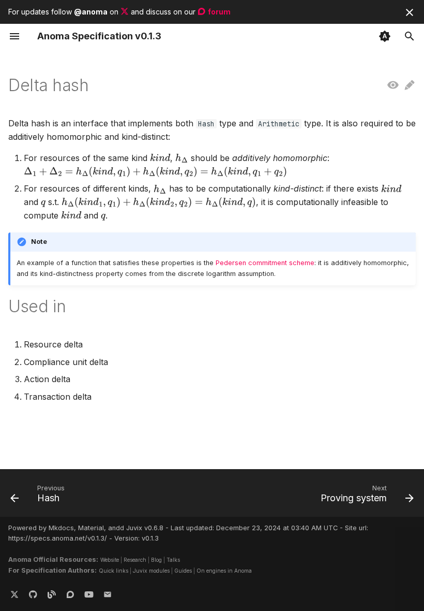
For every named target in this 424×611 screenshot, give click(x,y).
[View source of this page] (393, 85)
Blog (156, 560)
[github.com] (33, 594)
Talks (173, 560)
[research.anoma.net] (70, 594)
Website (109, 560)
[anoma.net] (51, 594)
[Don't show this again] (409, 12)
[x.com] (14, 594)
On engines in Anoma (224, 571)
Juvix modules (151, 571)
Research (135, 560)
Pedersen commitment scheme (265, 263)
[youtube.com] (89, 594)
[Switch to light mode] (384, 36)
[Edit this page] (409, 85)
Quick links (113, 571)
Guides (183, 571)
